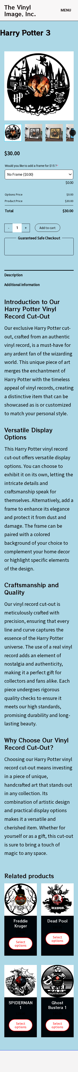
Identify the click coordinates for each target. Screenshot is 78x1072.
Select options (20, 943)
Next (72, 132)
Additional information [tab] (22, 284)
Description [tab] (13, 275)
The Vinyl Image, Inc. (20, 10)
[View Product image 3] (54, 132)
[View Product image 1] (13, 132)
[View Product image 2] (33, 132)
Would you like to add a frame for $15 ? (31, 165)
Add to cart (47, 228)
